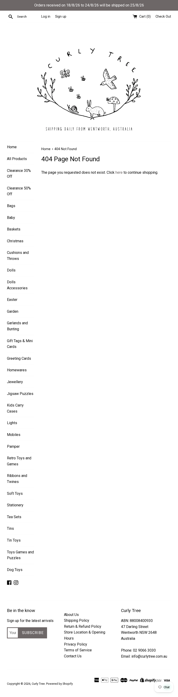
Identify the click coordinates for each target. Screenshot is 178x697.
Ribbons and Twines (17, 478)
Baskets (13, 229)
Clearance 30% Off (19, 173)
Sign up (60, 17)
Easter (12, 299)
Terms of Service (78, 650)
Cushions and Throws (18, 255)
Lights (12, 423)
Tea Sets (14, 517)
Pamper (13, 446)
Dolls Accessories (17, 285)
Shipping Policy (76, 620)
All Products (17, 159)
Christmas (15, 241)
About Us (71, 614)
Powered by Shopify (59, 683)
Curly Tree (38, 683)
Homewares (17, 370)
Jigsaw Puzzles (20, 393)
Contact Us (73, 656)
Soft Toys (15, 493)
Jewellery (15, 382)
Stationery (15, 505)
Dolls (11, 270)
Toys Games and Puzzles (20, 555)
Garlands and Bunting (17, 326)
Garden (12, 311)
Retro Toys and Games (19, 461)
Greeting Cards (19, 358)
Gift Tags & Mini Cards (20, 344)
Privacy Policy (75, 644)
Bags (11, 206)
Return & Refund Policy (82, 626)
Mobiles (13, 434)
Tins (10, 528)
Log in (45, 17)
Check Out (163, 17)
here (119, 172)
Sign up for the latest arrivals (30, 620)
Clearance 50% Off (19, 191)
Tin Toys (14, 540)
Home (12, 147)
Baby (11, 217)
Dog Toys (14, 570)
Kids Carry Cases (15, 408)
